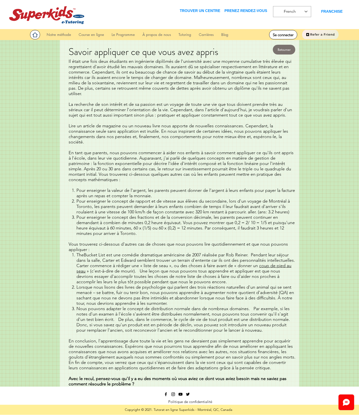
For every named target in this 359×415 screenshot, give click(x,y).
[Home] (35, 34)
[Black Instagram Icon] (173, 394)
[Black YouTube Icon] (180, 394)
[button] (185, 34)
